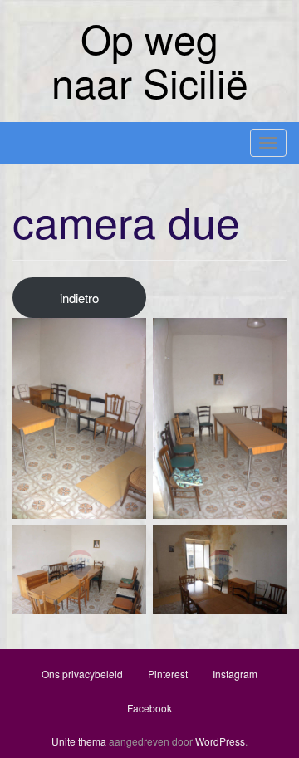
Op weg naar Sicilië (149, 59)
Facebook (149, 708)
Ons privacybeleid (82, 674)
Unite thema (78, 741)
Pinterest (168, 674)
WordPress (220, 741)
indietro (79, 297)
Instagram (235, 674)
